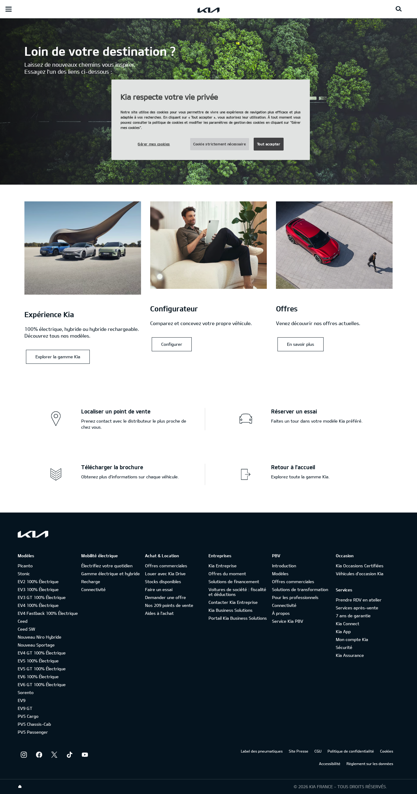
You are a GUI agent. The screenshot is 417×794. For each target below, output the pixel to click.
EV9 (21, 700)
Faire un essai (158, 589)
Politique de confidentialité (351, 751)
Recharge (90, 581)
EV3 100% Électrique (38, 589)
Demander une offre (165, 597)
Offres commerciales (166, 565)
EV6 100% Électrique (38, 676)
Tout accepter (268, 144)
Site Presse (298, 751)
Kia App (343, 631)
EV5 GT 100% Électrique (42, 668)
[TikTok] (69, 755)
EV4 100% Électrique (38, 605)
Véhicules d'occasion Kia (359, 573)
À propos (281, 613)
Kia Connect (347, 623)
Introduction (284, 565)
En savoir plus (300, 344)
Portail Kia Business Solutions (238, 618)
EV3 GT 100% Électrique (42, 597)
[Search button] (399, 9)
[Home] (20, 786)
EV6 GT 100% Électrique (42, 684)
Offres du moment (227, 573)
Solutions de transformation (300, 589)
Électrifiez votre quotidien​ (106, 565)
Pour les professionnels (295, 597)
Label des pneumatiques (262, 751)
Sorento (26, 692)
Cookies (386, 751)
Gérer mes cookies (154, 144)
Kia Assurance (350, 655)
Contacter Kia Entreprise (233, 602)
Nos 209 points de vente (169, 605)
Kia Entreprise (223, 565)
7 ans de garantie (353, 615)
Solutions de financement (234, 581)
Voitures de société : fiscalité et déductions (237, 592)
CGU (317, 751)
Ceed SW (26, 629)
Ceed (22, 621)
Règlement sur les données (369, 763)
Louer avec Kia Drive (165, 573)
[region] (210, 120)
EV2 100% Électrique (38, 581)
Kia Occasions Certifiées (359, 565)
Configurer (171, 344)
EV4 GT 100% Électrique (42, 652)
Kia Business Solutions (230, 610)
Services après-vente (357, 607)
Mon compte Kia (352, 639)
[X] (54, 755)
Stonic (24, 573)
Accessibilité (329, 763)
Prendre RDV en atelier (359, 599)
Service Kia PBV (287, 621)
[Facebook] (39, 755)
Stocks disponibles (163, 581)
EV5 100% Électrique (38, 660)
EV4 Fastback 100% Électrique (48, 613)
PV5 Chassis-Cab (34, 724)
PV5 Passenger (33, 732)
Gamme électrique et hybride (110, 573)
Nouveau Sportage (36, 644)
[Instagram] (24, 755)
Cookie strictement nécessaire (219, 144)
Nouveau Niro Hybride (39, 637)
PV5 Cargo (28, 716)
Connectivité (93, 589)
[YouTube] (85, 755)
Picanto (25, 565)
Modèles (280, 573)
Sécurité (344, 647)
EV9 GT (25, 708)
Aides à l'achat (159, 613)
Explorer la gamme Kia (57, 356)
